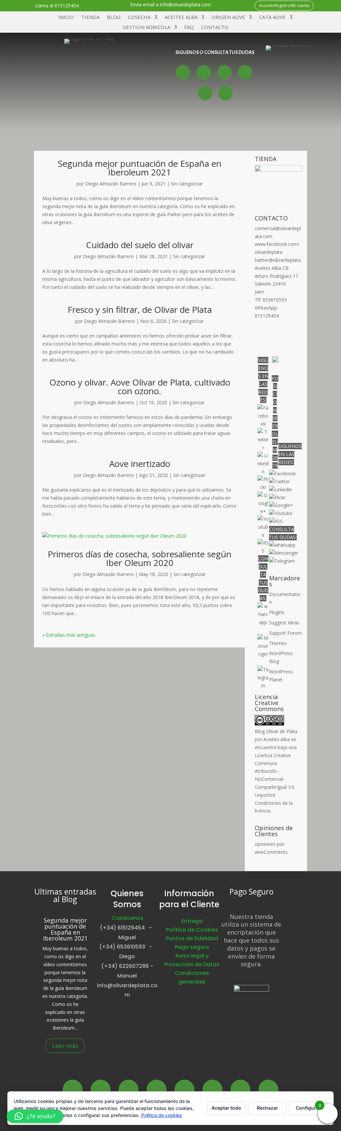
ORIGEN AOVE (228, 17)
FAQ (189, 27)
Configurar (308, 1108)
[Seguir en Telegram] (225, 93)
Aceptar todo (226, 1108)
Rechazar (267, 1108)
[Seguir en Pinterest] (212, 1090)
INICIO (66, 17)
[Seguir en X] (203, 72)
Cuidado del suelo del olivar (139, 245)
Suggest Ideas (284, 622)
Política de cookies (161, 1115)
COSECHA (139, 17)
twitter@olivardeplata (278, 260)
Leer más (65, 1046)
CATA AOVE (272, 17)
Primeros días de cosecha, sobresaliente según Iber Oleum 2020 (139, 558)
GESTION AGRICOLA (146, 27)
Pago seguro (192, 947)
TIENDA (90, 17)
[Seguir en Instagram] (224, 72)
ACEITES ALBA (181, 17)
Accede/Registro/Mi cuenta (284, 5)
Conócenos (128, 918)
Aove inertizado (139, 464)
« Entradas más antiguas (68, 635)
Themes (278, 643)
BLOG (114, 17)
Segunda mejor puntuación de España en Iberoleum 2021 (139, 167)
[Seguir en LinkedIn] (184, 1090)
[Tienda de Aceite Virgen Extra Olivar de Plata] (278, 170)
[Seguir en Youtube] (245, 72)
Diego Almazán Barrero (110, 183)
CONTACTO (214, 27)
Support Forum (285, 633)
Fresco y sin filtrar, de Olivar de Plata (140, 310)
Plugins (276, 612)
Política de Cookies (192, 930)
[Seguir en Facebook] (183, 72)
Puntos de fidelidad (192, 938)
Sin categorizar (187, 183)
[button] (35, 1116)
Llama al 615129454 (57, 5)
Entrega (191, 921)
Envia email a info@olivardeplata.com (170, 4)
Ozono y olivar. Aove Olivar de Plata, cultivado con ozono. (139, 386)
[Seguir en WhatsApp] (205, 93)
